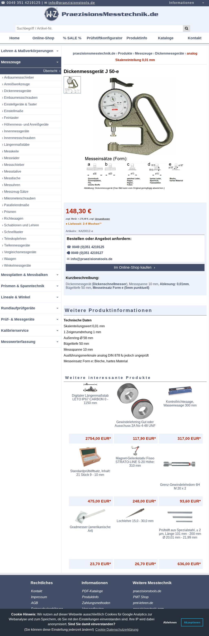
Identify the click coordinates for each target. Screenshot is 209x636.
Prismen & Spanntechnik (22, 286)
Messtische (12, 178)
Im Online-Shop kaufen (133, 267)
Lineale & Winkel (15, 297)
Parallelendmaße (16, 205)
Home (14, 38)
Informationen (181, 2)
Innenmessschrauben (19, 138)
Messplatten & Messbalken (24, 275)
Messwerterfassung (18, 342)
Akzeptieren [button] (192, 622)
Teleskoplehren (15, 238)
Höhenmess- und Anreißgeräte (26, 124)
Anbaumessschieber (19, 77)
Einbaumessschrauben (21, 97)
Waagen (10, 259)
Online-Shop (43, 38)
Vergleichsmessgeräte (20, 252)
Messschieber (14, 164)
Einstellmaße (13, 111)
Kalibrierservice (15, 330)
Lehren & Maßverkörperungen (27, 51)
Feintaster (11, 117)
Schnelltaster (13, 232)
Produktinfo (137, 38)
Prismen (10, 211)
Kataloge (165, 38)
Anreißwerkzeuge (17, 84)
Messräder (11, 158)
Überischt (50, 71)
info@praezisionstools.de (72, 2)
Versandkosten (102, 219)
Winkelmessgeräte (17, 265)
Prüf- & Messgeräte (17, 319)
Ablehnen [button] (170, 622)
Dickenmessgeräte (17, 91)
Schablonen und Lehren (21, 225)
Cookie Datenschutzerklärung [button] (116, 629)
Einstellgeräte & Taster (20, 104)
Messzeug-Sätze (16, 191)
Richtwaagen (13, 218)
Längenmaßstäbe (17, 144)
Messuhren (12, 185)
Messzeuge (11, 62)
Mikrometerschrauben (20, 198)
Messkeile (11, 151)
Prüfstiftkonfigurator (104, 38)
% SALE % (72, 38)
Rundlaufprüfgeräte (18, 308)
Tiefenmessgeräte (17, 245)
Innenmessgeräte (16, 131)
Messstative (12, 171)
